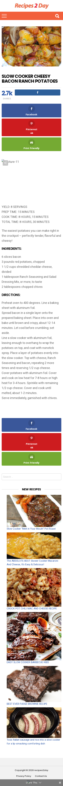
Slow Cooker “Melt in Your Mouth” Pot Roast (31, 528)
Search (57, 16)
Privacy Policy (23, 776)
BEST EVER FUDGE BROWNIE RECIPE (27, 703)
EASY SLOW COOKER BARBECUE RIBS (28, 662)
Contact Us (41, 776)
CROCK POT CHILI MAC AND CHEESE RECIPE (32, 608)
